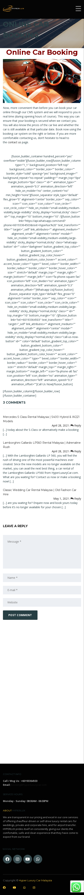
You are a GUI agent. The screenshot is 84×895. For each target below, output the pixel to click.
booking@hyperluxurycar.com (29, 785)
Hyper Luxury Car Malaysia (35, 880)
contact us (14, 142)
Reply (75, 425)
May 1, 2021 (61, 498)
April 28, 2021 (61, 425)
